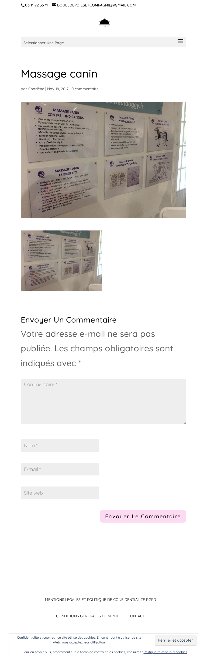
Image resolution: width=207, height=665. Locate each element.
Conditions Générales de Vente (87, 616)
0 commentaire (85, 88)
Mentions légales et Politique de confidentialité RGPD (100, 599)
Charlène (36, 88)
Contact (136, 616)
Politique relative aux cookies (165, 652)
